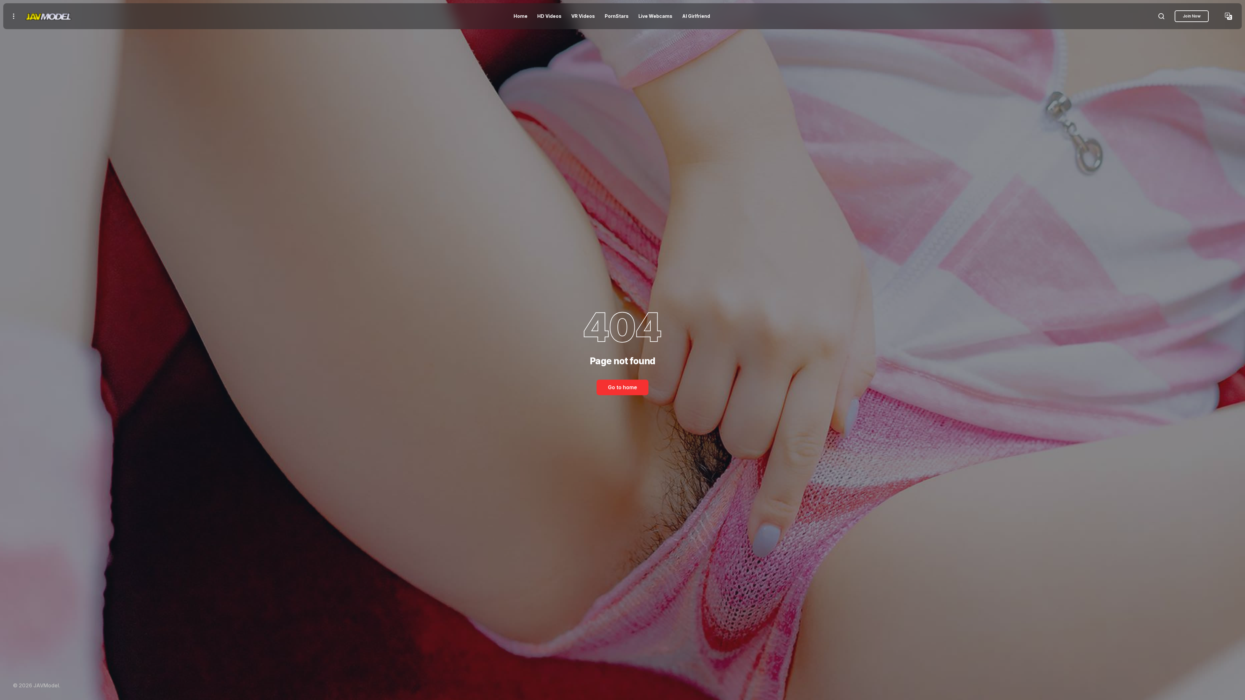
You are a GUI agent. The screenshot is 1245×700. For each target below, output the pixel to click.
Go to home (622, 387)
